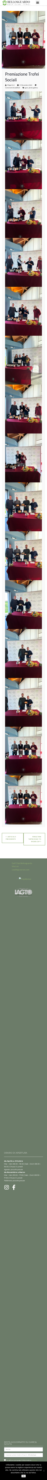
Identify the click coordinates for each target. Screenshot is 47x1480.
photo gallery (33, 88)
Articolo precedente (11, 838)
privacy (34, 1460)
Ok (23, 1476)
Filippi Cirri (11, 85)
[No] (43, 1470)
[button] (38, 2)
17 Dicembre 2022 (25, 85)
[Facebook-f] (13, 1187)
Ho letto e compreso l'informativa (21, 1460)
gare (26, 88)
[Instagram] (6, 1187)
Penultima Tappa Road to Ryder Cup (34, 839)
